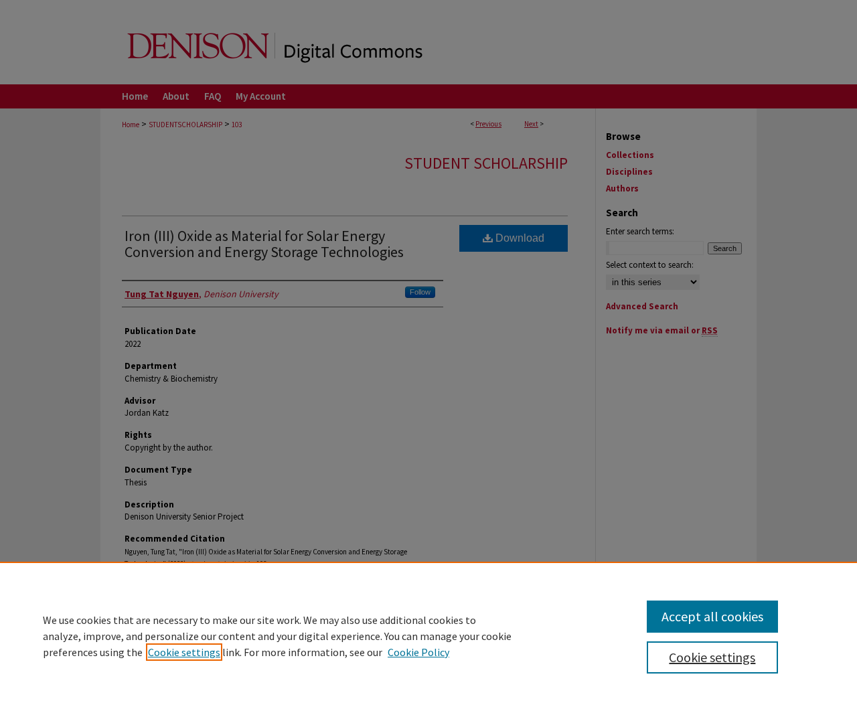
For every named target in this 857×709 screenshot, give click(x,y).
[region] (428, 635)
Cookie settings (184, 652)
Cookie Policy (418, 652)
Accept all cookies (712, 616)
